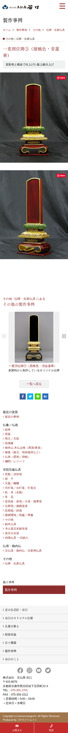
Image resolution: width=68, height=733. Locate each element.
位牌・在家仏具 (55, 29)
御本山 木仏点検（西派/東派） (24, 447)
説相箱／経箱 (13, 510)
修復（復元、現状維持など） (23, 452)
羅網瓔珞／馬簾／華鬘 (19, 515)
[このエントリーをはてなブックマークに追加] (45, 396)
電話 (51, 730)
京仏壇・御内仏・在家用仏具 (23, 550)
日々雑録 (10, 642)
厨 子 (9, 478)
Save (62, 77)
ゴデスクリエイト (27, 719)
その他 (37, 29)
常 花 (9, 496)
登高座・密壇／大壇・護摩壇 (23, 501)
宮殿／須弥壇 (13, 474)
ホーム (7, 29)
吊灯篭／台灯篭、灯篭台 (20, 487)
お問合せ (17, 730)
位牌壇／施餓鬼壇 (16, 506)
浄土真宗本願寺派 (16, 528)
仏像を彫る (12, 626)
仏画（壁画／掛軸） (17, 456)
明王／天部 (12, 438)
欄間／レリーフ (15, 461)
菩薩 (8, 434)
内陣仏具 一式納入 (16, 537)
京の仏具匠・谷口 (16, 609)
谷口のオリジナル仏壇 (19, 618)
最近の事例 (12, 416)
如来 (8, 429)
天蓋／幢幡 (12, 483)
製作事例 (21, 29)
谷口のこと (12, 659)
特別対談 (10, 634)
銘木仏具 (10, 524)
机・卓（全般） (15, 492)
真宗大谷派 (12, 533)
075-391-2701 (19, 690)
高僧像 (9, 443)
